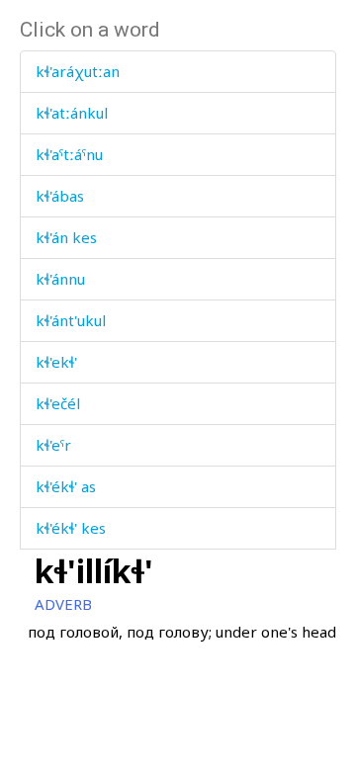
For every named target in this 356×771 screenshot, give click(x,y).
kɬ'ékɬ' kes (71, 528)
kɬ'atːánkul (72, 113)
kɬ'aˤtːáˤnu (69, 154)
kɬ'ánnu (60, 279)
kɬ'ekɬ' (56, 362)
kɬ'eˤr (53, 445)
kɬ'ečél (58, 403)
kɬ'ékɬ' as (66, 486)
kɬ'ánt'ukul (71, 320)
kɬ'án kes (66, 237)
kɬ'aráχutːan (78, 71)
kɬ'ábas (60, 196)
